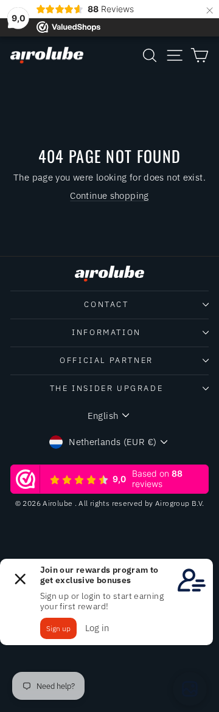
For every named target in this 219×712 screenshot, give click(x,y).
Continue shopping (109, 195)
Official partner (106, 360)
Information (106, 332)
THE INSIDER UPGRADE (106, 388)
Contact (106, 304)
